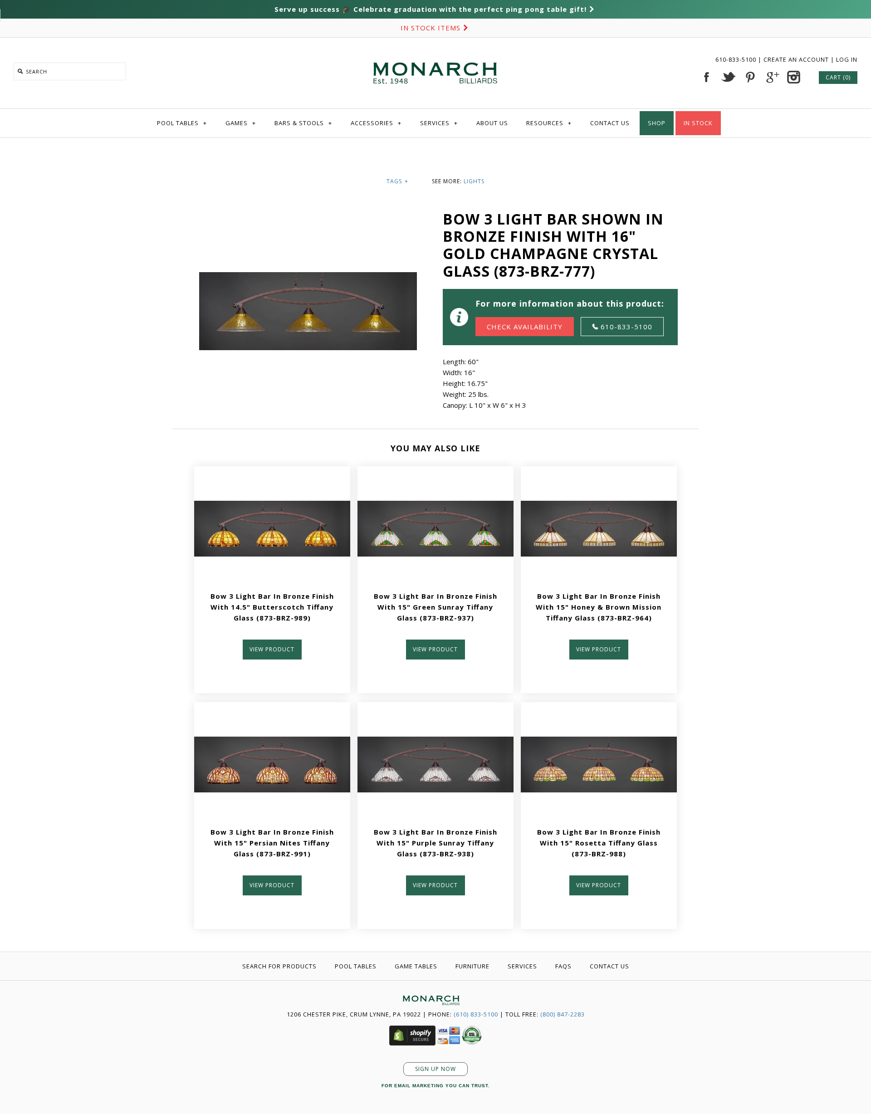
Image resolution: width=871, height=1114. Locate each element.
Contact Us (610, 123)
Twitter (728, 77)
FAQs (563, 966)
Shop (656, 123)
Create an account (796, 59)
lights (474, 181)
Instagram (793, 77)
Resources (549, 123)
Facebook (706, 77)
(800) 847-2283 (562, 1014)
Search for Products (279, 966)
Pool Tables (182, 123)
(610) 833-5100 (476, 1014)
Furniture (472, 966)
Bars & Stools (303, 123)
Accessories (376, 123)
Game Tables (416, 966)
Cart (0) (838, 77)
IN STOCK (698, 123)
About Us (492, 123)
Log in (846, 59)
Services (439, 123)
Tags (397, 181)
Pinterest (750, 77)
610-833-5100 (736, 59)
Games (240, 123)
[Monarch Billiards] (435, 51)
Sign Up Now (435, 1069)
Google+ (772, 77)
